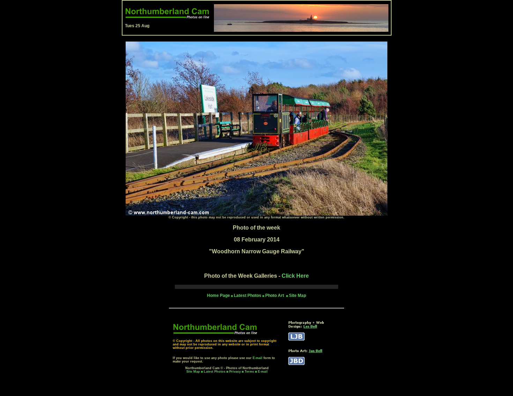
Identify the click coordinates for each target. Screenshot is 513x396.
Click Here (295, 276)
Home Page (218, 295)
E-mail (257, 358)
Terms (249, 371)
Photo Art (275, 295)
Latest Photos (214, 371)
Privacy (235, 371)
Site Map (297, 295)
